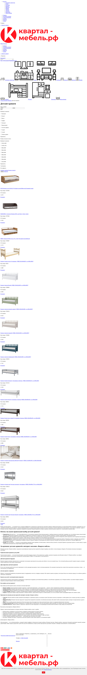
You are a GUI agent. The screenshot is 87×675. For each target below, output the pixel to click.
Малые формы (9, 13)
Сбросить (6, 171)
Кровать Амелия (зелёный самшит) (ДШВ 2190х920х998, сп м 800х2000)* (17, 309)
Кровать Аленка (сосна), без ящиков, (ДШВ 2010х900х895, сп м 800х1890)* (17, 261)
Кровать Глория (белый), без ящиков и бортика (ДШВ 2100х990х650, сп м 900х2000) (19, 399)
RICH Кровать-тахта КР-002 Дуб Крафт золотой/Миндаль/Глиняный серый (17, 188)
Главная (4, 15)
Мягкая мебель (51, 642)
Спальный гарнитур (52, 634)
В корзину (3, 197)
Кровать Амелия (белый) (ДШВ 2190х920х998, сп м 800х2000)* (14, 285)
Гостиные (8, 5)
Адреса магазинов (7, 17)
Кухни (7, 3)
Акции (4, 21)
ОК (43, 672)
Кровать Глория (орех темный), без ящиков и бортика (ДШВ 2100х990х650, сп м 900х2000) (20, 418)
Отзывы (5, 18)
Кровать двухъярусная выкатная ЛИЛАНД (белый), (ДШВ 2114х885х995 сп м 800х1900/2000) (21, 460)
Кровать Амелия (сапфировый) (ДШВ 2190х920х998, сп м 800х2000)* (16, 356)
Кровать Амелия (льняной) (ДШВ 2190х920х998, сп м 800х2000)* (15, 333)
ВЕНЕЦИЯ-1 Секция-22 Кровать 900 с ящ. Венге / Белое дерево (14, 213)
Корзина (3, 58)
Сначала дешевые (4, 170)
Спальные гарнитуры (10, 2)
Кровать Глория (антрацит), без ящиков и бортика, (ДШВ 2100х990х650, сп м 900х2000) (20, 380)
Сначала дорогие (11, 170)
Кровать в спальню (52, 638)
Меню (2, 43)
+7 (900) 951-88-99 (4, 25)
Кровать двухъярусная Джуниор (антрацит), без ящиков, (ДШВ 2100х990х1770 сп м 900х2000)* (21, 484)
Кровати (7, 6)
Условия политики (48, 669)
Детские (7, 10)
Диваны (7, 9)
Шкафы (7, 8)
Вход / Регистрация (5, 60)
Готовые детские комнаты (53, 643)
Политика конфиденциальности (8, 635)
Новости (5, 19)
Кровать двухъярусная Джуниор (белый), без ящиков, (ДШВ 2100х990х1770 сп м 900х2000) (20, 514)
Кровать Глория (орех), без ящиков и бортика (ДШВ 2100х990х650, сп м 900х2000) (19, 436)
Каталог (5, 1)
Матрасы (7, 7)
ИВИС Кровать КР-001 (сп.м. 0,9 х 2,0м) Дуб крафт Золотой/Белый (15, 238)
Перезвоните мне (13, 60)
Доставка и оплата (7, 16)
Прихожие (8, 11)
